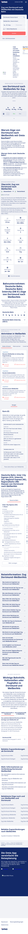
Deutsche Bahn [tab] (14, 500)
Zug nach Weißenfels (16, 842)
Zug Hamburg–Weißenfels (8, 814)
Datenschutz (4, 925)
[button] (8, 25)
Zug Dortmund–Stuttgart (8, 759)
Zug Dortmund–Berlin (7, 805)
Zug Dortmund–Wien (7, 755)
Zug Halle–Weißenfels (7, 821)
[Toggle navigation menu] (26, 2)
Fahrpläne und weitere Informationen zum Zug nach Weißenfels (14, 787)
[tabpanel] (14, 535)
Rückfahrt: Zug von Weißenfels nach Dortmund (12, 779)
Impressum (4, 922)
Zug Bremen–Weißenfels (8, 818)
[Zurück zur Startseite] (4, 2)
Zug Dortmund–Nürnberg (8, 811)
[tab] (6, 346)
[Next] (25, 108)
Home (3, 842)
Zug (8, 842)
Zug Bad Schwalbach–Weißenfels (10, 836)
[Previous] (3, 108)
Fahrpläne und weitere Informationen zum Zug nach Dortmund (14, 783)
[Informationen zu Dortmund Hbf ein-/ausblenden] (25, 739)
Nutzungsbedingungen (16, 922)
